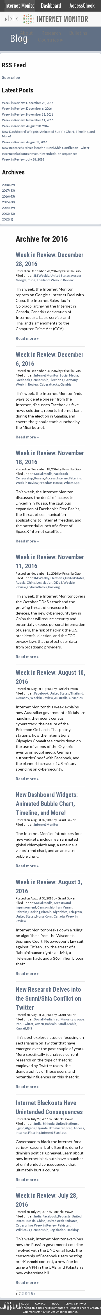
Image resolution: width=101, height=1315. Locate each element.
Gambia (66, 384)
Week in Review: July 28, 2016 (23, 159)
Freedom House (51, 483)
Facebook (23, 380)
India (38, 1123)
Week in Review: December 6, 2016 (27, 108)
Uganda (42, 1128)
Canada (59, 916)
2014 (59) (8, 207)
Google (21, 280)
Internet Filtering (69, 478)
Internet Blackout (53, 1132)
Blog (24, 40)
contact (41, 1303)
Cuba (31, 280)
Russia (39, 478)
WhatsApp (72, 483)
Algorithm (60, 912)
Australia (61, 698)
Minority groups (72, 1019)
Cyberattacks (49, 384)
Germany (71, 380)
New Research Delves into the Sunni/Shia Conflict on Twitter (45, 148)
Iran (59, 907)
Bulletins (78, 33)
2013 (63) (8, 213)
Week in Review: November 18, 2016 (27, 114)
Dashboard (51, 5)
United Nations (67, 1123)
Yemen (67, 907)
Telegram (75, 912)
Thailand (43, 280)
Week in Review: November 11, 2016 (27, 120)
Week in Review (62, 280)
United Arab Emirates (62, 1221)
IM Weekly (41, 275)
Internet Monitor (19, 5)
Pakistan (64, 1225)
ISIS (29, 1028)
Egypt (20, 1128)
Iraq (56, 1019)
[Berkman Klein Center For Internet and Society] (21, 1305)
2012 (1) (7, 219)
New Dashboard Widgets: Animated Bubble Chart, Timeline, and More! (47, 803)
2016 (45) (8, 196)
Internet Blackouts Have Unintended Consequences (39, 153)
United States (60, 275)
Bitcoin (46, 912)
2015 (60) (8, 202)
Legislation (44, 582)
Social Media (69, 375)
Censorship (40, 380)
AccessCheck (82, 5)
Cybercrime (24, 1225)
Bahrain (21, 912)
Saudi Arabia (67, 1024)
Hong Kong (44, 916)
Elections (56, 380)
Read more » (27, 338)
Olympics (76, 698)
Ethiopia (49, 1123)
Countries (48, 40)
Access (76, 275)
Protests (64, 1216)
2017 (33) (8, 190)
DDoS (58, 582)
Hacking (54, 587)
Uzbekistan (57, 1128)
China (31, 582)
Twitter (28, 1024)
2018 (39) (8, 185)
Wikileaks (23, 1230)
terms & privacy (75, 1303)
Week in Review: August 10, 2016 (25, 126)
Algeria (30, 1128)
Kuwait (21, 1028)
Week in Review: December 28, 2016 (27, 103)
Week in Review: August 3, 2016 (24, 142)
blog (55, 1303)
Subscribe (11, 77)
